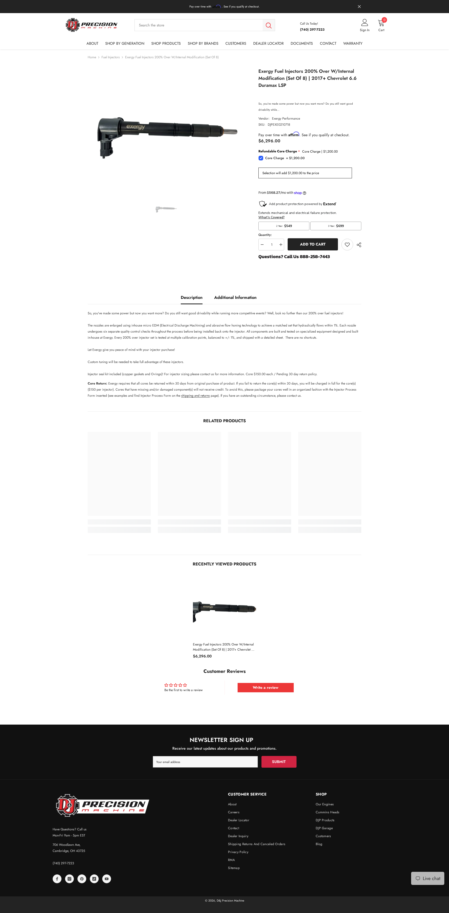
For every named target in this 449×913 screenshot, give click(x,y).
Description (192, 297)
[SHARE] (357, 244)
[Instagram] (69, 878)
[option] (166, 127)
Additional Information (235, 297)
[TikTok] (94, 878)
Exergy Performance (286, 118)
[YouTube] (106, 878)
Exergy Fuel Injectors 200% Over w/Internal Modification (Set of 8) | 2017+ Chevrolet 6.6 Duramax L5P (224, 647)
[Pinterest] (81, 878)
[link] (119, 521)
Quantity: (265, 234)
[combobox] (199, 25)
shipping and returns (195, 395)
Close (359, 7)
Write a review (265, 687)
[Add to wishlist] (347, 244)
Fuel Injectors (110, 57)
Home (92, 57)
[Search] (204, 25)
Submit (279, 761)
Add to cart (313, 244)
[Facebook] (57, 878)
